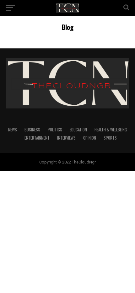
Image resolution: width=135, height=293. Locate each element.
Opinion (89, 138)
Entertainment (37, 138)
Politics (55, 130)
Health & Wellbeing (110, 130)
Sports (110, 138)
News (12, 130)
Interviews (66, 138)
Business (32, 130)
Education (78, 130)
